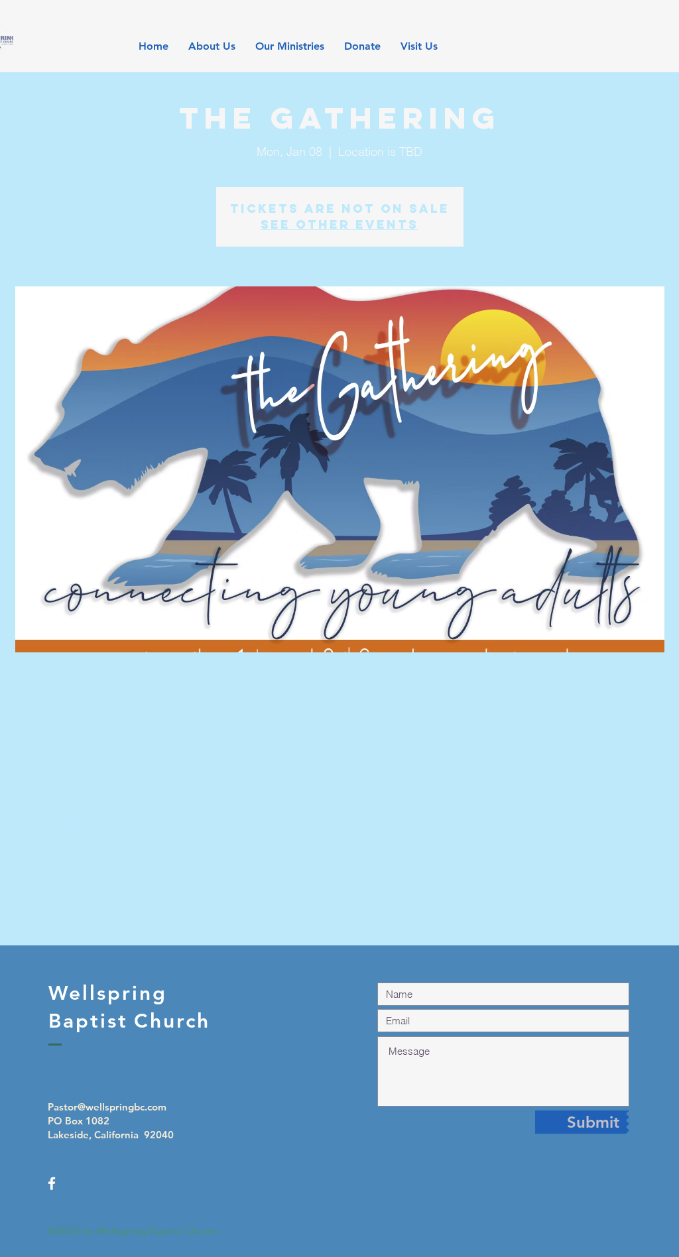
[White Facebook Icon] (51, 1183)
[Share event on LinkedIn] (131, 910)
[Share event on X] (99, 910)
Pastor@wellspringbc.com (107, 1107)
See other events (339, 224)
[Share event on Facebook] (66, 910)
